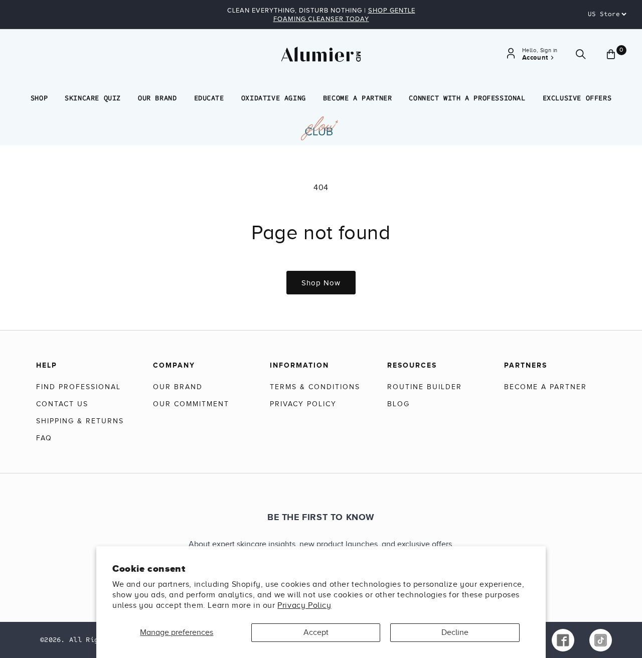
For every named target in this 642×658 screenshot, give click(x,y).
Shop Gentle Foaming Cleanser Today (344, 15)
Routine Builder (424, 387)
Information (299, 365)
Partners (525, 365)
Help (46, 365)
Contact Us (62, 404)
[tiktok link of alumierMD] (600, 640)
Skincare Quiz (93, 98)
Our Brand (157, 98)
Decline (454, 632)
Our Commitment (191, 404)
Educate (209, 98)
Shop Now (321, 283)
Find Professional (78, 387)
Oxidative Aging (273, 98)
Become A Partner (357, 98)
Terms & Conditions (315, 387)
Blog (398, 404)
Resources (412, 365)
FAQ (44, 438)
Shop (39, 98)
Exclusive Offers (577, 98)
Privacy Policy (304, 605)
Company (174, 365)
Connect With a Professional (467, 98)
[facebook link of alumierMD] (563, 640)
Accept (316, 632)
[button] (581, 54)
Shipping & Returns (80, 421)
